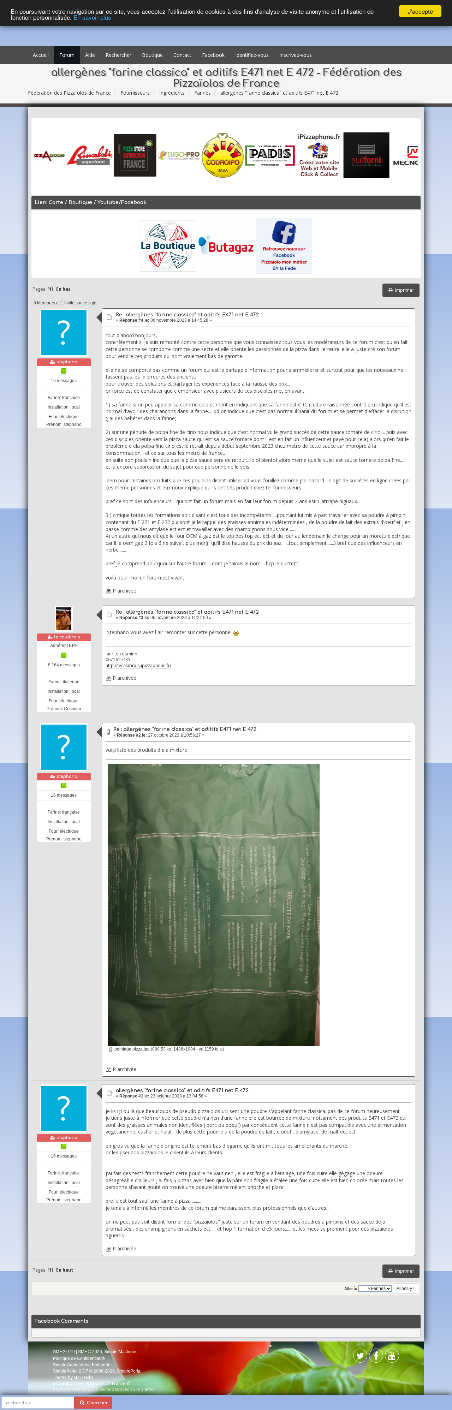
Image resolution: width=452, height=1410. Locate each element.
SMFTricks (83, 1377)
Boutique (152, 55)
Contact (182, 55)
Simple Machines (120, 1351)
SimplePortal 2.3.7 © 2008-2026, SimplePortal (97, 1371)
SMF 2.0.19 (64, 1351)
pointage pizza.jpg (131, 1049)
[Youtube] (392, 1357)
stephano (66, 361)
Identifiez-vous (252, 55)
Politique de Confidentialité (79, 1358)
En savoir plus (92, 17)
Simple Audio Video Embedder (82, 1364)
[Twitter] (376, 1357)
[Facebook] (360, 1357)
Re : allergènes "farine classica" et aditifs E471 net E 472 (187, 314)
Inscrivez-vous (295, 55)
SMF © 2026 (90, 1351)
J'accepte (420, 11)
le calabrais (67, 637)
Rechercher (118, 55)
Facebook (213, 55)
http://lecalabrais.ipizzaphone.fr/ (138, 665)
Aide (90, 55)
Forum (67, 55)
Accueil (41, 55)
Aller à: (350, 1288)
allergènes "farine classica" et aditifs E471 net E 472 (182, 1090)
